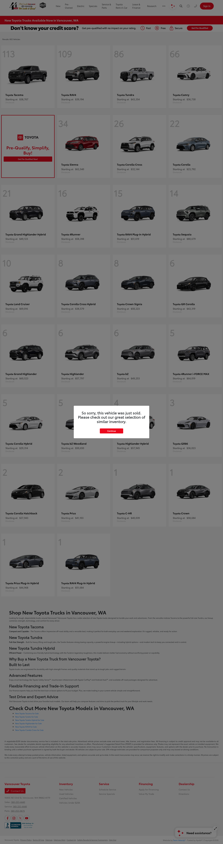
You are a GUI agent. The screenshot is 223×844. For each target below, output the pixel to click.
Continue (111, 430)
